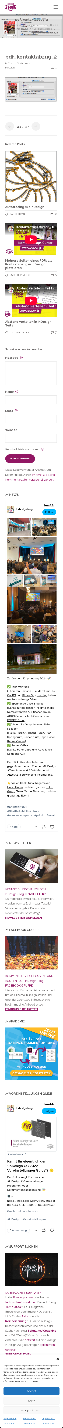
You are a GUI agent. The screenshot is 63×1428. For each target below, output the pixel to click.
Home (17, 25)
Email (9, 411)
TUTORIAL (15, 332)
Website (11, 430)
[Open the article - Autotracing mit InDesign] (31, 176)
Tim (10, 63)
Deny (31, 1400)
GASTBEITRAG (17, 214)
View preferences (31, 1410)
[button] (57, 1359)
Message (12, 357)
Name (10, 391)
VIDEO (26, 275)
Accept (31, 1391)
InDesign (10, 68)
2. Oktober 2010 (22, 63)
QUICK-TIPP (16, 275)
